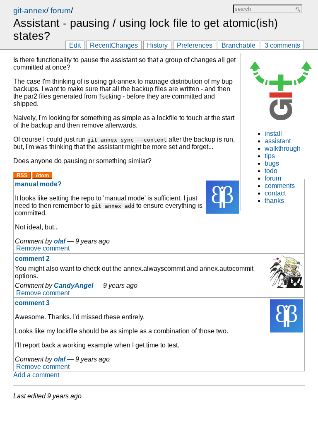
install (273, 133)
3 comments (282, 45)
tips (270, 155)
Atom (42, 175)
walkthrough (283, 148)
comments (280, 185)
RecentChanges (114, 45)
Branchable (238, 45)
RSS (22, 175)
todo (271, 170)
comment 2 (32, 258)
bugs (272, 163)
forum (61, 10)
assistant (278, 141)
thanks (274, 200)
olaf (59, 241)
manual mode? (38, 184)
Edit (75, 45)
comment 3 (32, 302)
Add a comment (36, 374)
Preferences (194, 45)
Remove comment (43, 248)
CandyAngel (73, 285)
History (157, 45)
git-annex (29, 10)
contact (275, 193)
